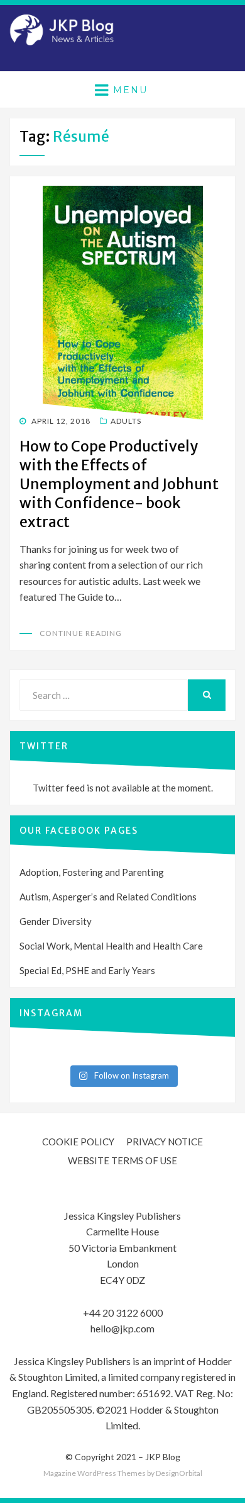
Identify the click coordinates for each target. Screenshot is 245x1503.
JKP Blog (162, 1456)
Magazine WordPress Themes (94, 1473)
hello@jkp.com (122, 1328)
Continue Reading (81, 633)
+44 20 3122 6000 (123, 1313)
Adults (126, 421)
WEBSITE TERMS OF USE (122, 1160)
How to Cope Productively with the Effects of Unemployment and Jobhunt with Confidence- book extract (119, 484)
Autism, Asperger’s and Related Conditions (108, 896)
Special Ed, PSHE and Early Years (87, 970)
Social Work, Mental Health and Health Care (111, 945)
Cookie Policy (78, 1141)
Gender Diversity (55, 921)
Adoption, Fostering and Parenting (91, 872)
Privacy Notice (164, 1141)
